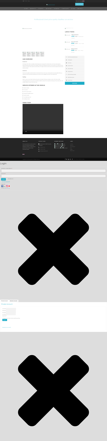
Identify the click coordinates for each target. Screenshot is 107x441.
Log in (3, 179)
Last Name (4, 314)
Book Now (80, 4)
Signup (81, 1)
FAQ (71, 148)
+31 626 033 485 (42, 149)
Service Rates (66, 8)
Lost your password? (6, 181)
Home (26, 8)
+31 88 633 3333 (42, 147)
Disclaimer (80, 159)
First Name (4, 312)
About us (71, 145)
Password (5, 173)
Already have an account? (6, 327)
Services (57, 8)
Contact (81, 8)
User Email (4, 308)
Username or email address (8, 168)
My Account (78, 1)
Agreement (4, 316)
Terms (74, 159)
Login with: (3, 184)
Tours (73, 8)
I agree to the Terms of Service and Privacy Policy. (11, 318)
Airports (41, 8)
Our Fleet (49, 8)
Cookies (83, 159)
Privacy (77, 159)
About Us (34, 8)
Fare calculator (72, 146)
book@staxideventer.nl (44, 151)
